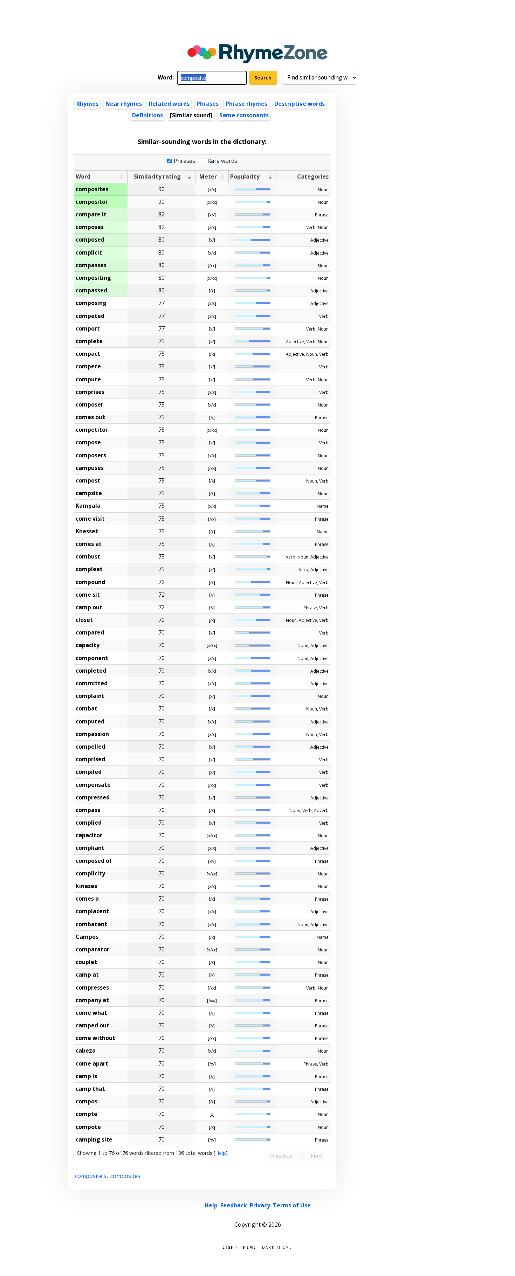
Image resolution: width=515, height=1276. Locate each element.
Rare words (222, 161)
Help (220, 1153)
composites (125, 1176)
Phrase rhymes (246, 104)
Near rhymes (123, 104)
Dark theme (277, 1246)
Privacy (260, 1205)
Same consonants (244, 115)
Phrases (208, 104)
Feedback (233, 1205)
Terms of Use (292, 1205)
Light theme (239, 1246)
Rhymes (87, 104)
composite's (91, 1176)
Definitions (147, 115)
